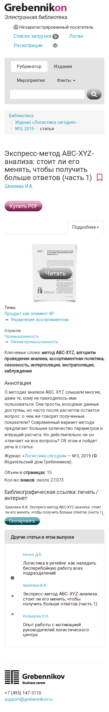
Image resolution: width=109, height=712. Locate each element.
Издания (63, 66)
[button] (12, 578)
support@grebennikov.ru (29, 699)
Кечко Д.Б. (32, 554)
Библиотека (21, 115)
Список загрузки (35, 36)
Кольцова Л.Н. (36, 616)
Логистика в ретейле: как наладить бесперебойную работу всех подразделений (59, 568)
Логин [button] (76, 36)
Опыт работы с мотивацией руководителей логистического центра (56, 629)
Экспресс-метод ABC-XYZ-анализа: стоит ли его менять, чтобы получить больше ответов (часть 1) (60, 599)
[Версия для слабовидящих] (55, 45)
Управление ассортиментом (39, 319)
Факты (64, 80)
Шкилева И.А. (19, 186)
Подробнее (84, 227)
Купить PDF (23, 206)
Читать (55, 273)
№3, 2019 (24, 128)
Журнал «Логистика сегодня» (45, 122)
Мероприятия (31, 80)
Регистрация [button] (28, 45)
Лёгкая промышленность (34, 342)
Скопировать (22, 521)
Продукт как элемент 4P (29, 313)
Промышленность (22, 336)
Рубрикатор (29, 66)
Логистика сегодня (44, 455)
